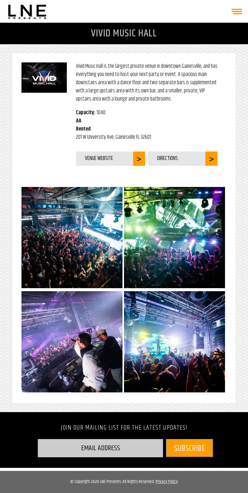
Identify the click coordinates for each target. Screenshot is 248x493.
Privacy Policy (166, 481)
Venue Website (99, 158)
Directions (167, 158)
